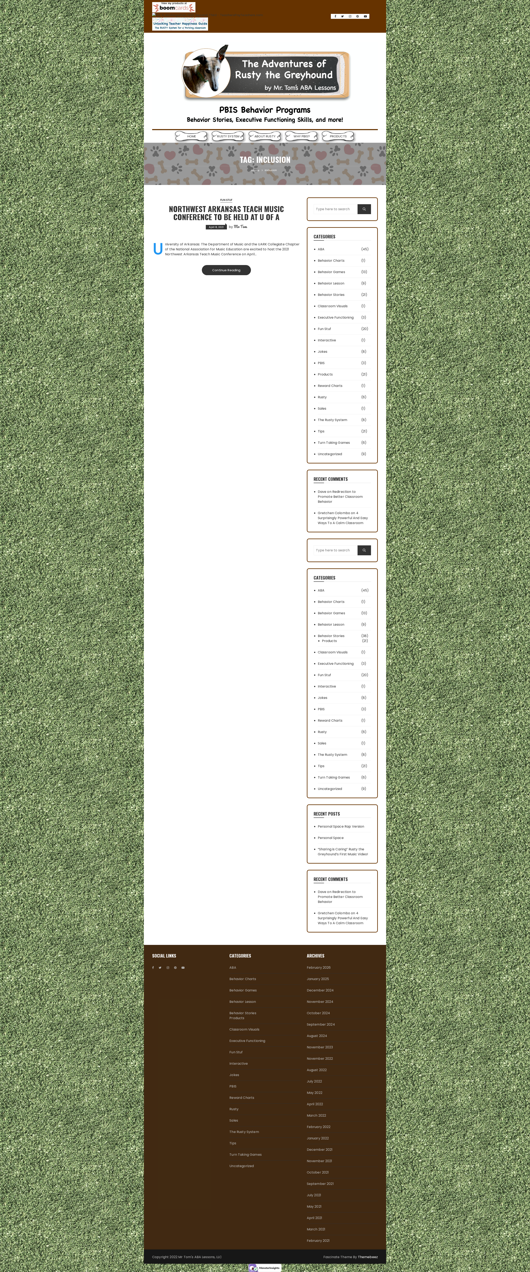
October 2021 (318, 1172)
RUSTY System (228, 136)
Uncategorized (330, 454)
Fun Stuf (226, 200)
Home (191, 136)
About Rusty (265, 136)
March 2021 (316, 1229)
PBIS (321, 363)
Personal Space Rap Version (341, 826)
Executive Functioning (336, 317)
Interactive (327, 340)
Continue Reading (226, 270)
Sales (322, 408)
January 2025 (318, 979)
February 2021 (318, 1240)
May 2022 (314, 1092)
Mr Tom (240, 226)
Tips (321, 431)
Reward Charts (330, 385)
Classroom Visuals (333, 306)
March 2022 (316, 1115)
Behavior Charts (331, 260)
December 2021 (320, 1149)
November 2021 (319, 1161)
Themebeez (368, 1257)
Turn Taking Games (334, 442)
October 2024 (318, 1013)
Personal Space (331, 837)
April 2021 (314, 1218)
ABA (321, 249)
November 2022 (320, 1058)
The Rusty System (332, 420)
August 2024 (317, 1035)
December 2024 (320, 990)
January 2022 (318, 1138)
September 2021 (320, 1183)
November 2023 (320, 1047)
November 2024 (320, 1001)
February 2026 (319, 967)
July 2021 (314, 1195)
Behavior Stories (331, 294)
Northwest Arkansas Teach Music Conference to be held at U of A (226, 212)
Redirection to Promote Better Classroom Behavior (340, 496)
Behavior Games (331, 272)
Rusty (322, 397)
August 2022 (317, 1070)
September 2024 (321, 1024)
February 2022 (319, 1126)
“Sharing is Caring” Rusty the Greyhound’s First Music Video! (343, 852)
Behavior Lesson (331, 283)
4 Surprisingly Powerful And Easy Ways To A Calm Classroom (343, 518)
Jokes (323, 351)
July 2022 (314, 1081)
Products (338, 136)
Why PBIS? (302, 136)
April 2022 (315, 1104)
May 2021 (314, 1206)
